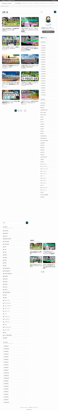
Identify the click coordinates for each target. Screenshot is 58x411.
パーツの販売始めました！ (48, 31)
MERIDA (6, 276)
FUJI (42, 119)
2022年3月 (43, 90)
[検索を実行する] (55, 12)
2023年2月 (43, 64)
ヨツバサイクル (44, 187)
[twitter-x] (52, 0)
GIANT (43, 124)
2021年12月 (44, 94)
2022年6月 (43, 83)
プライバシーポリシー (24, 407)
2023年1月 (43, 66)
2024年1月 (43, 45)
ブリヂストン (44, 178)
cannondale (44, 112)
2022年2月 (43, 92)
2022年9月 (43, 76)
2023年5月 (43, 57)
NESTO (43, 145)
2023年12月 (44, 47)
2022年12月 (44, 69)
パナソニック (44, 171)
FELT (43, 117)
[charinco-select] (7, 3)
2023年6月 (43, 54)
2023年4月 (43, 59)
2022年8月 (43, 78)
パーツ (43, 175)
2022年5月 (43, 85)
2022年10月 (44, 73)
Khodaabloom (44, 135)
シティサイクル (44, 166)
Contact (30, 407)
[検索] (55, 0)
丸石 (42, 192)
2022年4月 (43, 87)
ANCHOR (6, 230)
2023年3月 (6, 364)
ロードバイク (7, 329)
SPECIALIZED (7, 292)
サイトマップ (35, 407)
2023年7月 (43, 52)
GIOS (43, 128)
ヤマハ (43, 185)
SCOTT (43, 152)
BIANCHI (43, 105)
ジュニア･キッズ (45, 168)
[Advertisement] (48, 207)
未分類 (5, 337)
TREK (43, 159)
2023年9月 (43, 50)
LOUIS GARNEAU (45, 140)
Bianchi (43, 107)
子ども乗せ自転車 (45, 194)
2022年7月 (43, 80)
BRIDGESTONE (7, 238)
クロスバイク (44, 164)
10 (25, 110)
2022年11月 (44, 71)
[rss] (54, 0)
